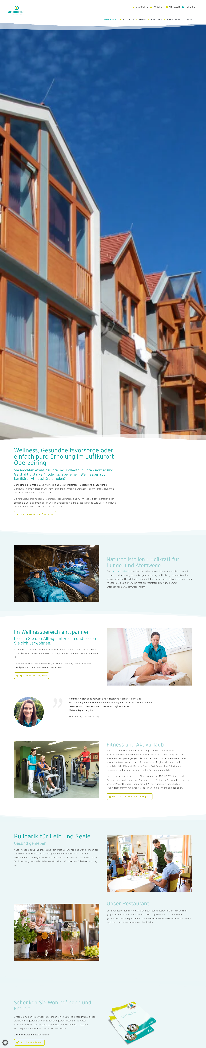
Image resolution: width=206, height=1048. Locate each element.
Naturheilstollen (119, 571)
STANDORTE (142, 7)
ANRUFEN (158, 7)
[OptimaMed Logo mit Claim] (17, 10)
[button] (5, 1042)
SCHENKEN (190, 7)
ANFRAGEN (174, 7)
